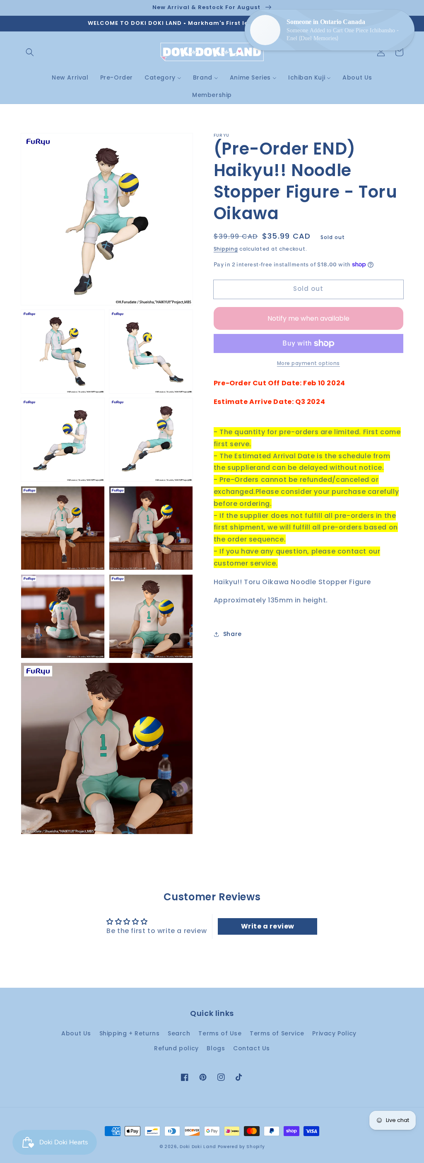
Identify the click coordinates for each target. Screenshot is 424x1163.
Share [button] (232, 634)
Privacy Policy (334, 1033)
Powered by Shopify (241, 1147)
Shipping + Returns (129, 1033)
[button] (30, 52)
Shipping (226, 248)
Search (179, 1033)
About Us (76, 1033)
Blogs (216, 1048)
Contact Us (251, 1048)
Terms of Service (277, 1033)
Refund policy (176, 1048)
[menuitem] (70, 77)
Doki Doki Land (199, 1147)
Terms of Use (219, 1033)
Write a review (267, 926)
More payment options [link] (308, 363)
